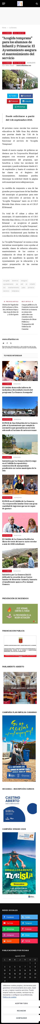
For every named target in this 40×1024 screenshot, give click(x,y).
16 (35, 970)
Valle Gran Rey (19, 33)
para (23, 287)
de (17, 284)
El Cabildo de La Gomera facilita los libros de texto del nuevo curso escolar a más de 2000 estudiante (19, 541)
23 (35, 974)
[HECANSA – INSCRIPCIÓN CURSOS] (20, 808)
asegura (24, 281)
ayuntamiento (8, 284)
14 (25, 970)
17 (5, 974)
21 (25, 974)
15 (30, 970)
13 (20, 970)
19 (15, 974)
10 (5, 970)
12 (15, 970)
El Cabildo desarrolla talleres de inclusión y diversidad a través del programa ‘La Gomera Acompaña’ (17, 390)
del (22, 284)
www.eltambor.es (23, 65)
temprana (15, 291)
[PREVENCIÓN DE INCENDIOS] (20, 614)
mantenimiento (13, 287)
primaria (31, 287)
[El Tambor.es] (20, 3)
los (4, 287)
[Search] (36, 3)
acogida (6, 281)
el (26, 284)
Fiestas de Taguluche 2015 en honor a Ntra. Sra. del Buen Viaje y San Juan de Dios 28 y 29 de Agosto (10, 309)
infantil (32, 284)
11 (9, 970)
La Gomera (7, 33)
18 (10, 974)
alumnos (15, 281)
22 (30, 974)
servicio (6, 291)
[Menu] (3, 3)
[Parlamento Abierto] (20, 688)
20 (20, 974)
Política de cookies (9, 997)
